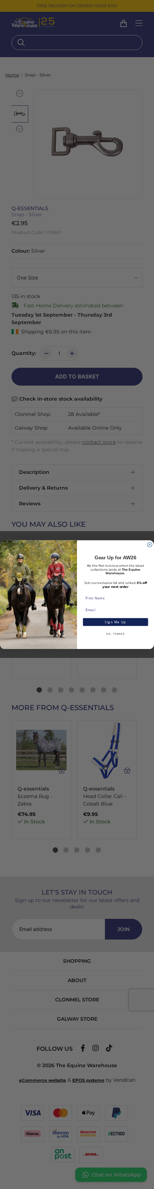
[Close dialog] (149, 544)
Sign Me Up (115, 622)
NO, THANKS (115, 633)
